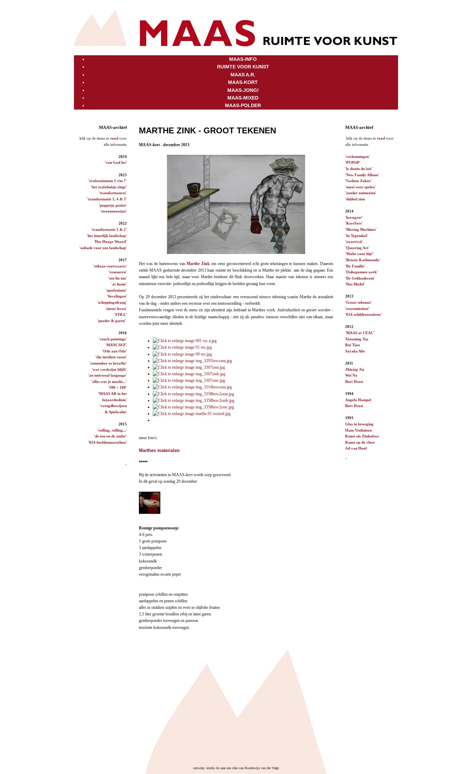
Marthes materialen (159, 450)
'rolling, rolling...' (112, 430)
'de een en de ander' (110, 436)
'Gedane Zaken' (358, 181)
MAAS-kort (243, 82)
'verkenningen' (357, 156)
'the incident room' (111, 357)
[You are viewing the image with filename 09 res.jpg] (182, 354)
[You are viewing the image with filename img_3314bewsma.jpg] (192, 387)
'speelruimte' (116, 290)
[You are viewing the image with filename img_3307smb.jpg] (189, 373)
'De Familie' (355, 266)
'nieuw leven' (116, 308)
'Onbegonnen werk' (361, 272)
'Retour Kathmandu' (362, 260)
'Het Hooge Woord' (110, 241)
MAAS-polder (243, 105)
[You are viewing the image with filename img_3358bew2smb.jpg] (193, 400)
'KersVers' (353, 223)
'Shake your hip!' (359, 254)
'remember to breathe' (108, 363)
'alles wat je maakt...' (109, 381)
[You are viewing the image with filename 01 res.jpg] (182, 347)
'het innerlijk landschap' (107, 236)
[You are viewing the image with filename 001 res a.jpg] (185, 340)
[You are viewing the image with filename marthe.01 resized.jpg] (191, 413)
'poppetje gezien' (113, 205)
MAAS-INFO (243, 59)
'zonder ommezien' (360, 193)
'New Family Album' (362, 175)
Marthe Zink (198, 263)
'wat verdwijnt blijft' (109, 369)
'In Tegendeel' (356, 236)
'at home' (119, 284)
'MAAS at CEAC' (360, 333)
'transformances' (113, 193)
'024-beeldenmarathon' (107, 442)
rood (114, 138)
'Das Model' (355, 284)
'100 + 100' (117, 387)
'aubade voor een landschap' (103, 248)
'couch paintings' (113, 339)
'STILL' (120, 314)
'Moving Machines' (361, 229)
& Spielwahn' (116, 412)
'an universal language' (107, 375)
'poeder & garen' (111, 321)
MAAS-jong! (243, 90)
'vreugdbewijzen (113, 406)
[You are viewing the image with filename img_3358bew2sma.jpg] (193, 393)
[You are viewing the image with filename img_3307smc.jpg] (189, 380)
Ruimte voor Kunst (243, 66)
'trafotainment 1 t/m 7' (107, 181)
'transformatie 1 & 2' (109, 229)
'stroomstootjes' (113, 211)
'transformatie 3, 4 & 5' (107, 199)
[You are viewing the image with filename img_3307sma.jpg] (189, 367)
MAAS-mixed (242, 98)
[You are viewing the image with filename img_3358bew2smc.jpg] (193, 407)
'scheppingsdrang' (112, 302)
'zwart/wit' (354, 241)
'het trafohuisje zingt (108, 187)
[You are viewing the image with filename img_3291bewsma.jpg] (192, 360)
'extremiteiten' (357, 308)
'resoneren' (117, 272)
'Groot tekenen (357, 302)
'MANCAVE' (116, 345)
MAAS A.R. (242, 74)
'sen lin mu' (117, 278)
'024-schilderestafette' (363, 314)
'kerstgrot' (354, 217)
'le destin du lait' (358, 169)
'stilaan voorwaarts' (110, 266)
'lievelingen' (117, 296)
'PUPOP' (352, 162)
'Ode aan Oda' (114, 351)
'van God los (115, 162)
